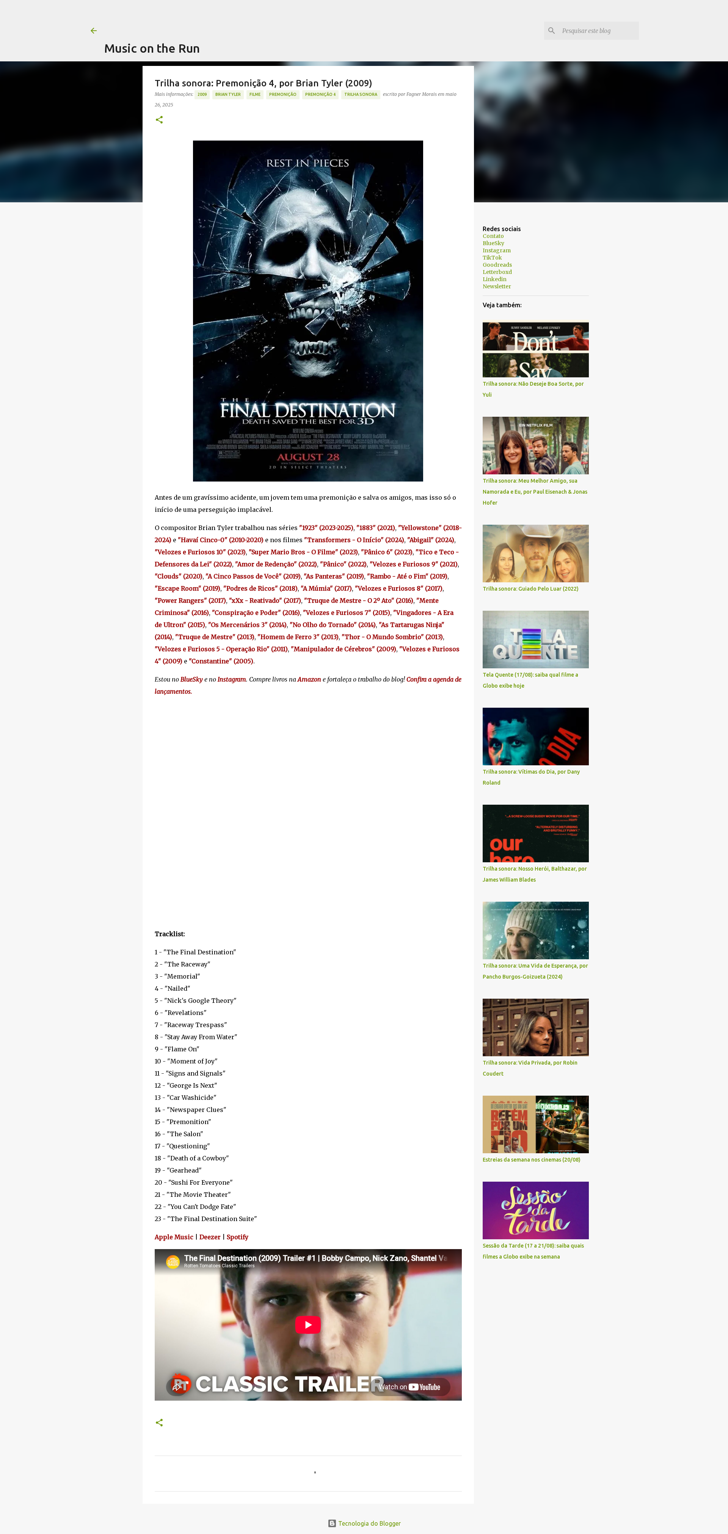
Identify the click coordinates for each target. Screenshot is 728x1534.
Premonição (283, 94)
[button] (159, 120)
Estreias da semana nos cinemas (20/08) (532, 1160)
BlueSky (493, 243)
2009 (202, 94)
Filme (254, 94)
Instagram (497, 250)
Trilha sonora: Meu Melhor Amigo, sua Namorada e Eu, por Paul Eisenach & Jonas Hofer (535, 492)
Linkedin (495, 279)
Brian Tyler (228, 94)
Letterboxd (497, 272)
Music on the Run (152, 48)
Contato (493, 236)
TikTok (492, 257)
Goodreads (497, 264)
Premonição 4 (320, 94)
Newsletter (497, 286)
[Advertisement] (242, 17)
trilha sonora (360, 94)
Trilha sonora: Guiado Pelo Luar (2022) (531, 589)
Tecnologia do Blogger (369, 1523)
